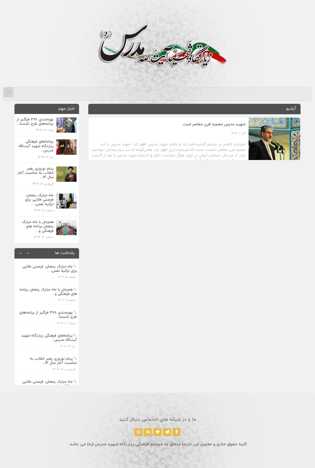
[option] (46, 270)
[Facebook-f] (177, 432)
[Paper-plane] (167, 432)
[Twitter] (157, 432)
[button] (8, 92)
